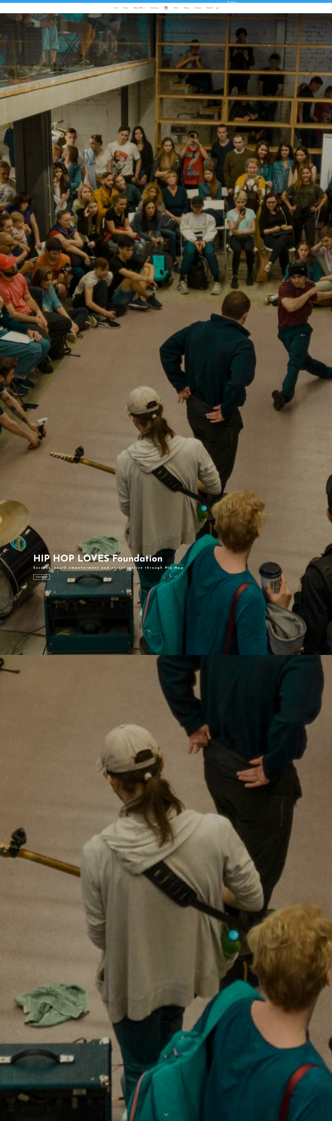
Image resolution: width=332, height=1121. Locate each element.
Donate (210, 8)
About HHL (138, 8)
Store (126, 8)
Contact (197, 8)
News (176, 8)
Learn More (42, 577)
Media (186, 8)
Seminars (155, 8)
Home (115, 8)
